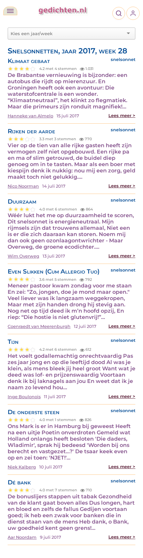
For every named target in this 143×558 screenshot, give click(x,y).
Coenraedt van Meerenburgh (39, 326)
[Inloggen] (133, 13)
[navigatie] (10, 11)
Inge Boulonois (24, 396)
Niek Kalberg (22, 467)
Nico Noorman (23, 186)
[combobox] (67, 33)
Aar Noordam (22, 537)
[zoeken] (118, 13)
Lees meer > (121, 115)
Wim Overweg (23, 256)
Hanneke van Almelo (30, 115)
